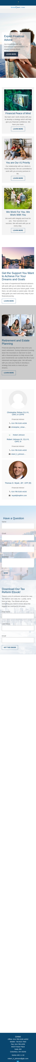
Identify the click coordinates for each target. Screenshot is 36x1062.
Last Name (6, 624)
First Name (6, 612)
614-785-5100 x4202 (19, 450)
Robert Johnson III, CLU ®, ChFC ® (18, 440)
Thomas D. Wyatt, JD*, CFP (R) (18, 483)
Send (6, 573)
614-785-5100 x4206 (19, 423)
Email (4, 533)
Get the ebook (10, 647)
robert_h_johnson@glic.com (19, 454)
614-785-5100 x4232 (19, 492)
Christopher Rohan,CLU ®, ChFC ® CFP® (18, 413)
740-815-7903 (21, 1042)
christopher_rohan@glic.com (19, 427)
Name (4, 522)
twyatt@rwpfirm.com (19, 495)
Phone (4, 545)
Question (5, 557)
